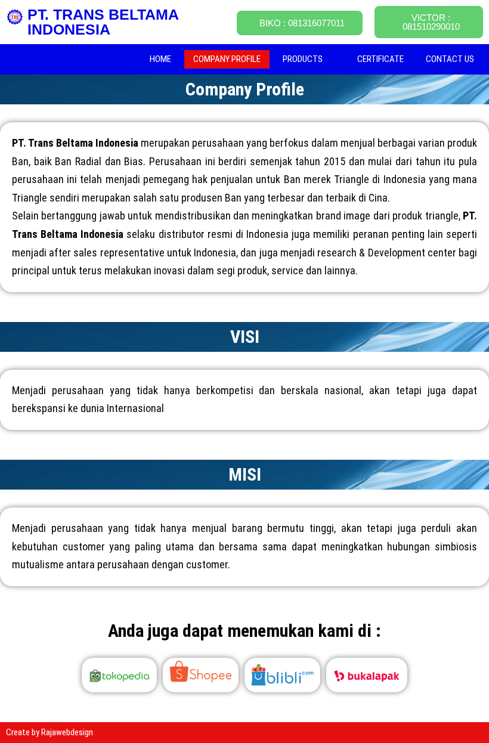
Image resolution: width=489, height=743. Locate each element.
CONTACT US (450, 59)
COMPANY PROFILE (227, 59)
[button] (309, 59)
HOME (160, 59)
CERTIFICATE (380, 59)
